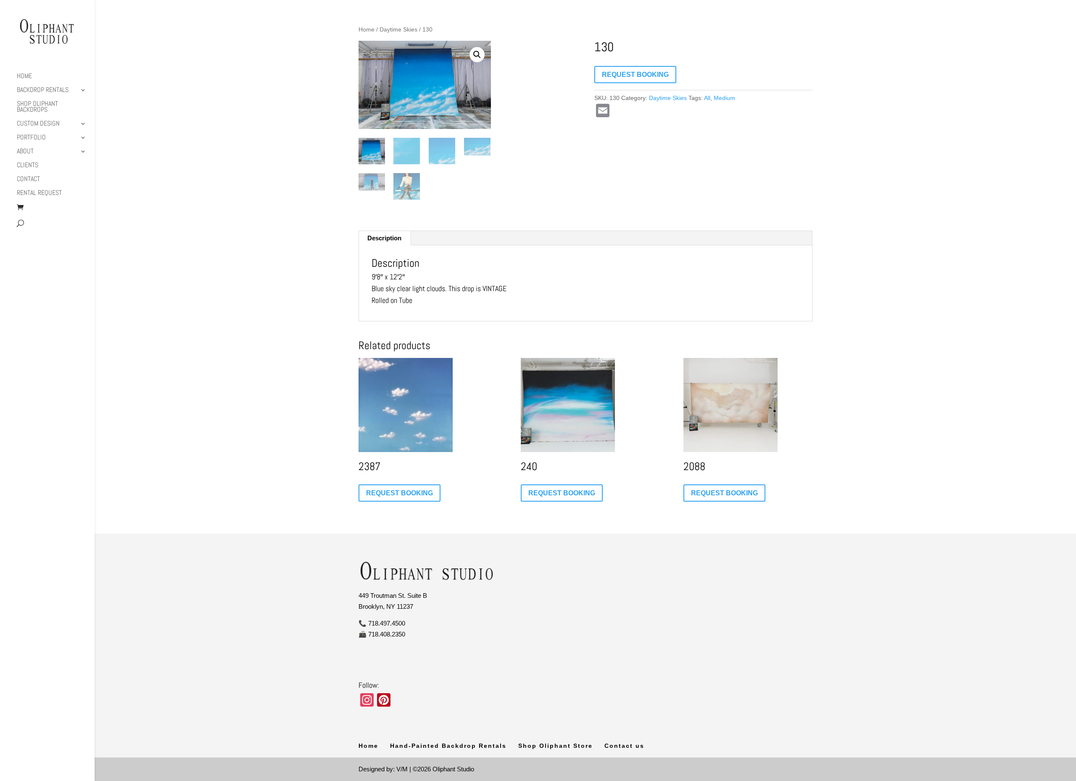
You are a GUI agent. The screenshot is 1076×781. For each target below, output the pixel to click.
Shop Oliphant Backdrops (37, 107)
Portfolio (31, 138)
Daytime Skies (398, 29)
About (25, 151)
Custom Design (38, 124)
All (707, 98)
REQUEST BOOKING (635, 74)
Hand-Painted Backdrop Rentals (448, 745)
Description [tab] (384, 238)
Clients (27, 165)
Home (24, 76)
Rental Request (39, 193)
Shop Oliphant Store (555, 745)
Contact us (624, 745)
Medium (724, 98)
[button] (477, 54)
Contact (28, 179)
